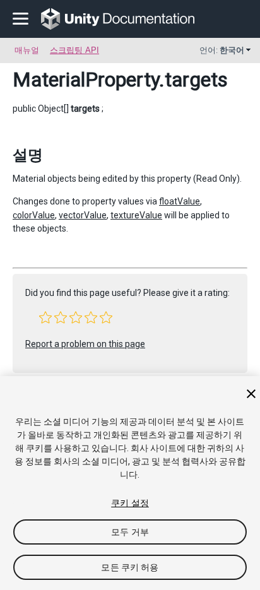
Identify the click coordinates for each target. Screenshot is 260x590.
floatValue (179, 201)
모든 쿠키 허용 (129, 567)
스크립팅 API (74, 50)
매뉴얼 (27, 50)
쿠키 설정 (130, 503)
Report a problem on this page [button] (85, 344)
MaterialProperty (86, 79)
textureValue (136, 215)
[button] (45, 317)
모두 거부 (130, 532)
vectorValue (83, 215)
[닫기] (251, 394)
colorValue (34, 215)
